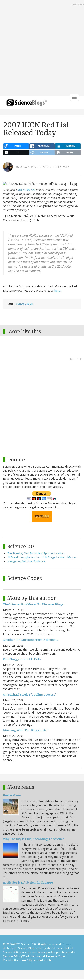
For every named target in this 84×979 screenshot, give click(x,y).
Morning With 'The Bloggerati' (25, 730)
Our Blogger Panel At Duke (22, 659)
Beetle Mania (12, 795)
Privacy (67, 944)
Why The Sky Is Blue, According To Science (33, 839)
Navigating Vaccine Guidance (26, 561)
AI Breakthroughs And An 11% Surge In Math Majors (42, 557)
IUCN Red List (26, 190)
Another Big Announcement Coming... (30, 640)
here (57, 290)
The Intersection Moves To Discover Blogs (33, 604)
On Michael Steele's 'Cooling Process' (29, 694)
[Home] (26, 104)
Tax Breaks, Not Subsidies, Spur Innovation (35, 553)
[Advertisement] (42, 48)
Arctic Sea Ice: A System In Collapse (28, 882)
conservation (24, 303)
